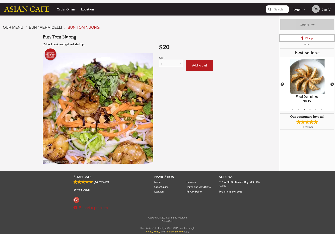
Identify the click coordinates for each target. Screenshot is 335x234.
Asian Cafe (82, 177)
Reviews (191, 182)
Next (332, 84)
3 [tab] (304, 109)
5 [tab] (316, 109)
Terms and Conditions (198, 187)
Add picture (50, 54)
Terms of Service (174, 231)
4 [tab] (310, 109)
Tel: (230, 191)
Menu (157, 182)
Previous (282, 84)
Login (297, 9)
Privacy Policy (194, 191)
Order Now (307, 24)
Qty (162, 58)
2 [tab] (298, 109)
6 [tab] (322, 109)
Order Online (66, 9)
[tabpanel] (307, 84)
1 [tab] (292, 109)
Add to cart (199, 65)
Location (87, 9)
